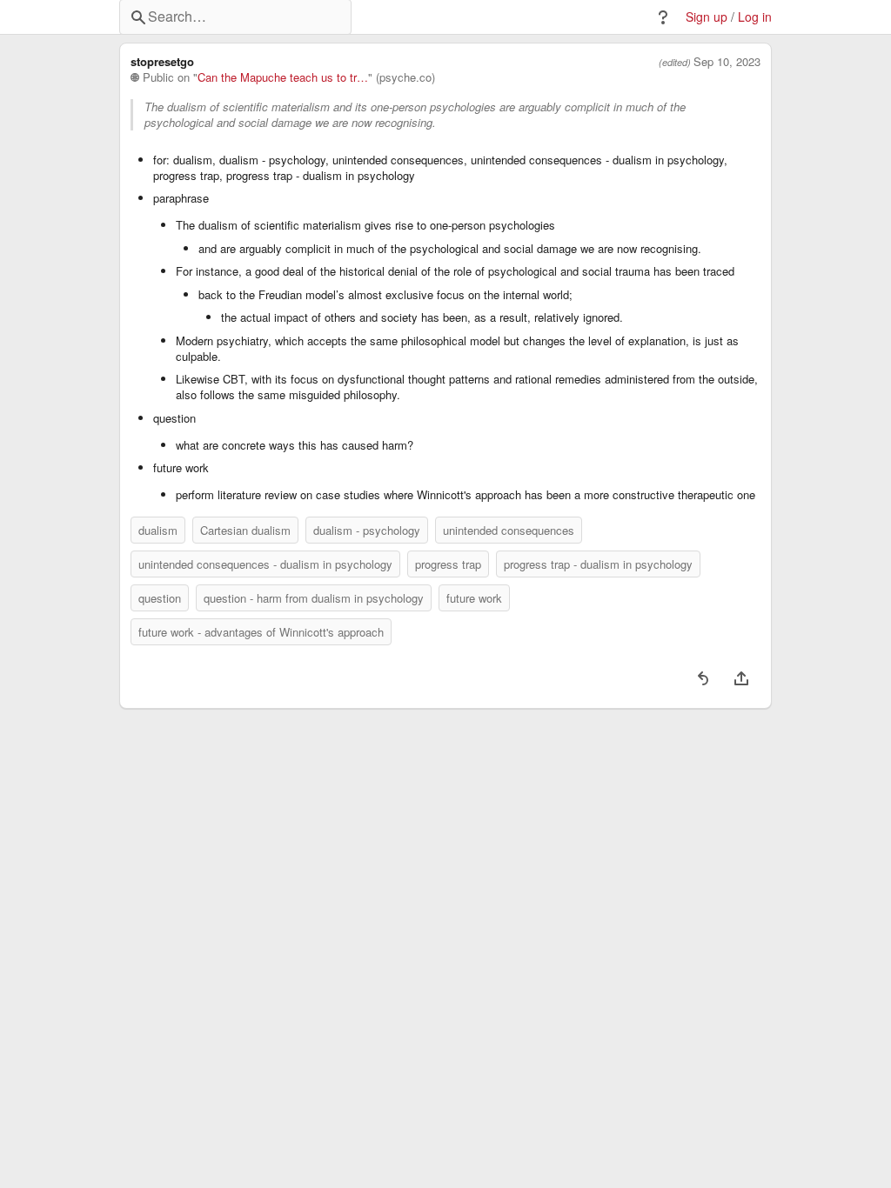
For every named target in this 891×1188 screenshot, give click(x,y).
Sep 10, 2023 (726, 62)
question (159, 598)
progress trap (448, 564)
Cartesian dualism (245, 530)
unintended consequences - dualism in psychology (265, 564)
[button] (663, 17)
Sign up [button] (706, 17)
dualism (158, 530)
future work (474, 598)
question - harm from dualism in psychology (314, 598)
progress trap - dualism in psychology (598, 564)
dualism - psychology (366, 530)
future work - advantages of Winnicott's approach (261, 631)
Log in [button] (755, 17)
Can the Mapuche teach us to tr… (283, 77)
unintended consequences (508, 530)
